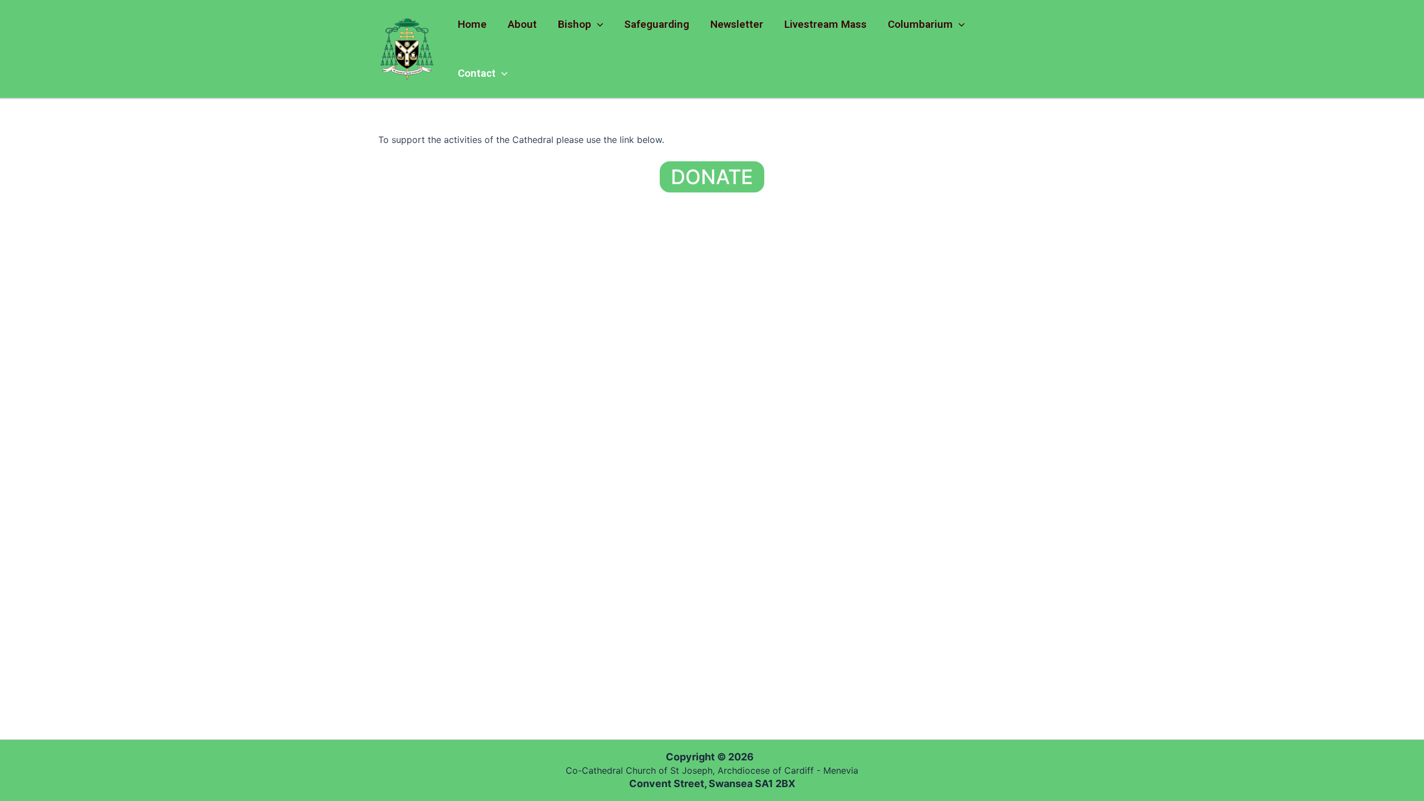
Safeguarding (656, 24)
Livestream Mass (825, 24)
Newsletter (736, 24)
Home (472, 24)
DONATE (712, 177)
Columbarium (920, 24)
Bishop (574, 24)
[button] (597, 24)
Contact (477, 73)
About (522, 24)
